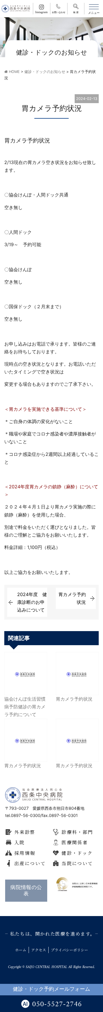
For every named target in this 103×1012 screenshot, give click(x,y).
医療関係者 (75, 842)
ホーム (20, 950)
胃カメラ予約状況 (72, 598)
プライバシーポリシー (69, 950)
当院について (77, 863)
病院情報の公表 (26, 890)
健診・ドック (77, 853)
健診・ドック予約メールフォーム (51, 989)
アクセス (38, 950)
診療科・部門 (77, 832)
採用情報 (24, 853)
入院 (19, 842)
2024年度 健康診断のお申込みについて (32, 602)
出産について (30, 863)
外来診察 (24, 832)
